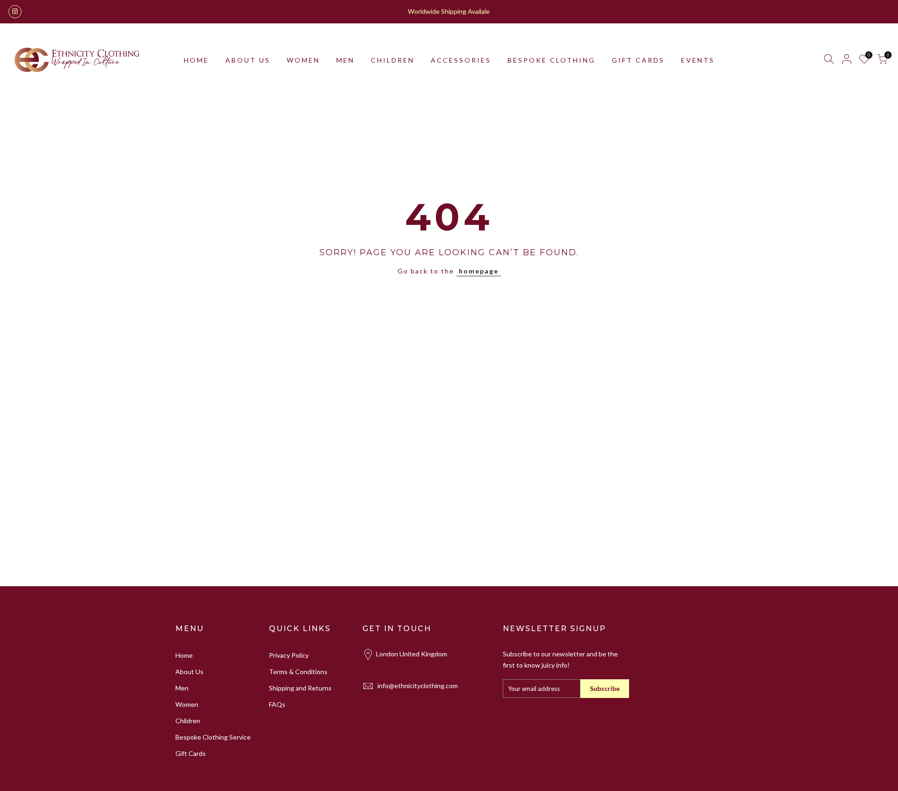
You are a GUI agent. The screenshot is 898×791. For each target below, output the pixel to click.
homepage (479, 271)
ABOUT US (247, 60)
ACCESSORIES (461, 60)
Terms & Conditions (298, 672)
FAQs (277, 704)
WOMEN (303, 60)
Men (181, 688)
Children (187, 721)
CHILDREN (392, 60)
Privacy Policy (289, 655)
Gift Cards (190, 753)
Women (186, 704)
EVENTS (698, 60)
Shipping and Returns (300, 688)
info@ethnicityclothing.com (417, 686)
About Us (189, 672)
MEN (345, 60)
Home (184, 655)
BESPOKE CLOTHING (551, 60)
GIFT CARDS (638, 60)
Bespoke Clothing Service (213, 737)
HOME (196, 60)
